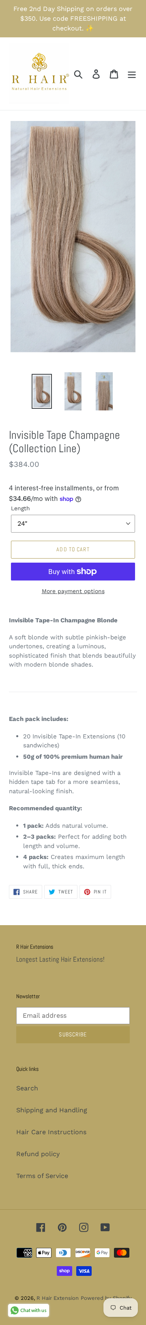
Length (20, 508)
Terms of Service (42, 1176)
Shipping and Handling (51, 1110)
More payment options (73, 591)
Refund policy (38, 1154)
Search (27, 1088)
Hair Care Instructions (51, 1132)
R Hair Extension (57, 1298)
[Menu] (132, 74)
